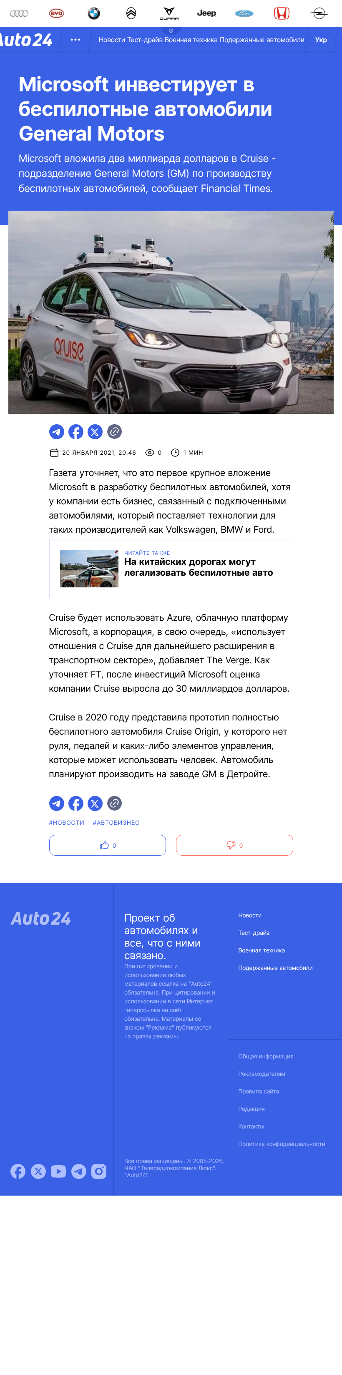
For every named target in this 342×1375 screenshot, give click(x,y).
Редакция (252, 1109)
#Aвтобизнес (116, 822)
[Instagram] (98, 1171)
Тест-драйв (145, 39)
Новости (112, 39)
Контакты (251, 1126)
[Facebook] (17, 1171)
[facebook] (75, 431)
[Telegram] (78, 1171)
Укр (321, 39)
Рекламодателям (262, 1074)
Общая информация (266, 1056)
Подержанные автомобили (262, 39)
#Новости (67, 822)
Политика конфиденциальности (282, 1144)
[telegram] (56, 431)
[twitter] (95, 431)
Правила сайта (259, 1091)
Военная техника (191, 39)
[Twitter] (38, 1171)
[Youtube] (58, 1171)
